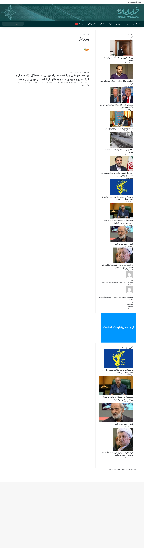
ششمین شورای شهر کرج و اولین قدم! (119, 128)
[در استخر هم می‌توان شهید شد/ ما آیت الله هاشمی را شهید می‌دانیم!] (123, 263)
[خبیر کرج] (72, 12)
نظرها (131, 39)
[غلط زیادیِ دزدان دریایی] (121, 241)
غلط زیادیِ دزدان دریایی (124, 244)
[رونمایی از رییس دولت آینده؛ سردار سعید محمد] (121, 55)
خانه (87, 34)
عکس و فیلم (92, 24)
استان (102, 24)
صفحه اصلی (137, 24)
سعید (131, 295)
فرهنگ (110, 24)
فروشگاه (79, 24)
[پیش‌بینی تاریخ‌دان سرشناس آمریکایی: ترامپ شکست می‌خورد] (121, 102)
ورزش (118, 24)
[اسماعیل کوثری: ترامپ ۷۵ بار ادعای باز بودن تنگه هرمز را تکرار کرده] (121, 171)
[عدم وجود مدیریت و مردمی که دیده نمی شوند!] (121, 147)
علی (132, 280)
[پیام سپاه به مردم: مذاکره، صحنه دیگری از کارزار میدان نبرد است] (121, 194)
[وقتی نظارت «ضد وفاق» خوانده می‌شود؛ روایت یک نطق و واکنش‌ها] (121, 218)
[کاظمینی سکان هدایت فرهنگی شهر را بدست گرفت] (121, 79)
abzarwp (130, 302)
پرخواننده (130, 34)
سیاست (126, 24)
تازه (132, 37)
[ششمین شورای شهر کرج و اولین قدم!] (121, 126)
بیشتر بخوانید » (84, 85)
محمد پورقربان (83, 72)
